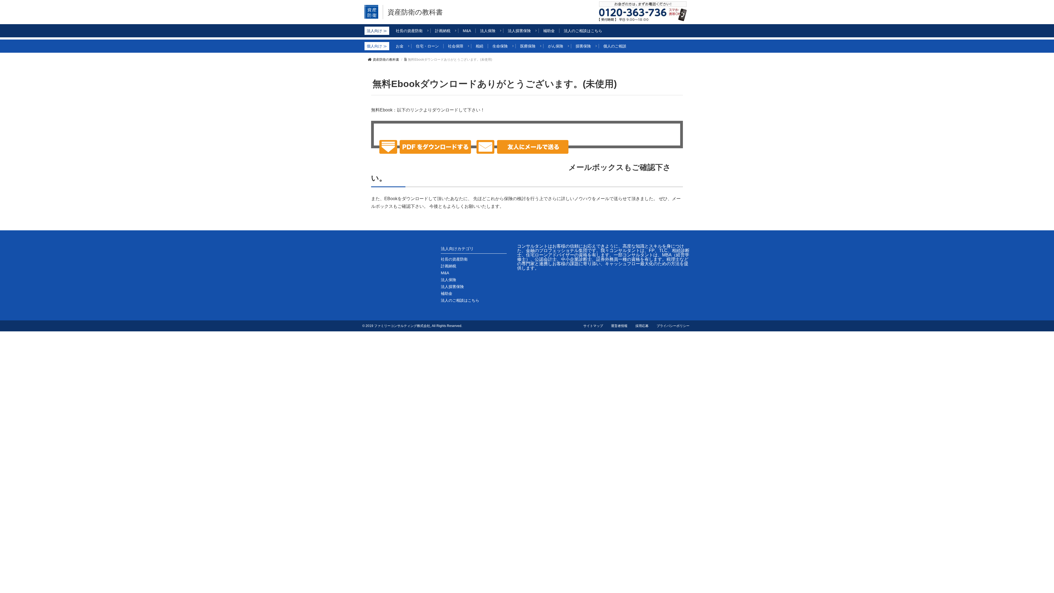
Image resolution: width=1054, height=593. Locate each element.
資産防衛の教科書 (415, 12)
